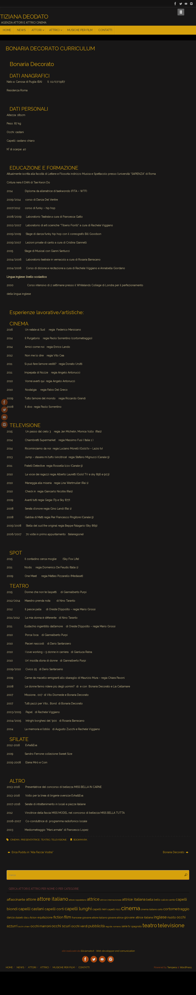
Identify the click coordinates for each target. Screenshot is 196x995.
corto (160, 909)
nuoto (171, 917)
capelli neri (99, 909)
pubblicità (96, 926)
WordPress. (186, 967)
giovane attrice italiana (138, 917)
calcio (164, 899)
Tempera (172, 967)
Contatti (84, 967)
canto (172, 899)
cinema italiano (149, 909)
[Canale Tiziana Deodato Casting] (186, 3)
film (67, 917)
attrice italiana (133, 899)
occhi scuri (60, 926)
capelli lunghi (78, 908)
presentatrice (30, 839)
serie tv (126, 926)
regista (108, 926)
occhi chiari (24, 926)
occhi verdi (79, 926)
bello (157, 899)
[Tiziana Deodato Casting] (175, 3)
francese (77, 917)
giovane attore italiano (94, 917)
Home (9, 967)
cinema (15, 839)
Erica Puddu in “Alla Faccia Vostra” (32, 852)
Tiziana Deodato (24, 16)
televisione (59, 839)
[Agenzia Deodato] (191, 3)
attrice (93, 899)
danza (11, 917)
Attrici (44, 967)
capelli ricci (113, 909)
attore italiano (52, 899)
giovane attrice (115, 917)
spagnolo (136, 926)
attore (31, 899)
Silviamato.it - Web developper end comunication (107, 950)
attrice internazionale (110, 900)
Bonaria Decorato (174, 852)
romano (117, 926)
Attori (32, 967)
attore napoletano (77, 900)
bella (149, 899)
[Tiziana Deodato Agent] (180, 3)
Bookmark (80, 839)
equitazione (45, 917)
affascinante (16, 899)
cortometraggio (176, 909)
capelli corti (54, 909)
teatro (45, 839)
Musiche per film (64, 967)
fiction (58, 917)
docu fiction (30, 917)
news (20, 967)
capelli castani (31, 909)
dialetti (19, 917)
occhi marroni (40, 926)
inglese (160, 917)
